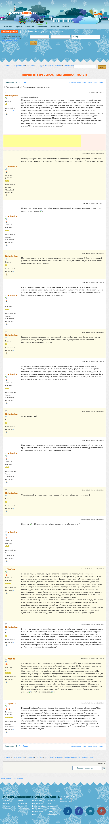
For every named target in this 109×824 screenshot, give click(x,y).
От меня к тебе (38, 801)
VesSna (11, 569)
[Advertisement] (42, 141)
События (30, 27)
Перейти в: (101, 764)
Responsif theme (69, 797)
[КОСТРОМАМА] (27, 14)
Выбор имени (37, 809)
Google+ (101, 811)
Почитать (8, 27)
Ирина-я (11, 703)
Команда (50, 806)
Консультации (37, 803)
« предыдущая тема (77, 82)
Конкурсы (42, 27)
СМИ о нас (51, 809)
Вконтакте (67, 811)
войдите (15, 38)
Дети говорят (23, 809)
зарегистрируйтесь (10, 41)
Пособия (55, 27)
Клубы (20, 806)
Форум (65, 27)
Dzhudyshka (11, 95)
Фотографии (22, 803)
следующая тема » (95, 82)
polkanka (12, 166)
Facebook (79, 811)
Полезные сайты (38, 806)
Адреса (19, 27)
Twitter (90, 811)
